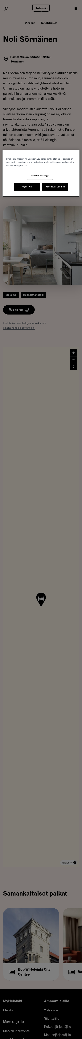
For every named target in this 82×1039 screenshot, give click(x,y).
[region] (41, 173)
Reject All (27, 187)
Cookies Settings (40, 176)
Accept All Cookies (55, 187)
